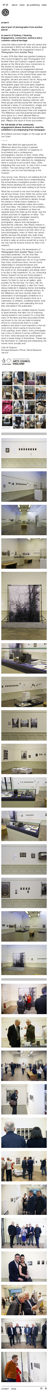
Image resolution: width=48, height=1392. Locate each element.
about (14, 5)
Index (44, 5)
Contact (5, 1388)
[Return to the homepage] (5, 16)
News (22, 5)
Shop (13, 1388)
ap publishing (33, 5)
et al (5, 4)
